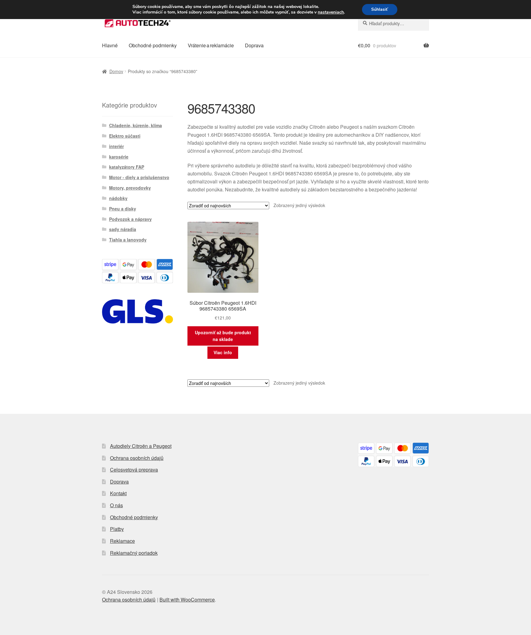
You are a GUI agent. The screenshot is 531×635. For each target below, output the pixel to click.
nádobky (118, 198)
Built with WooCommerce (187, 599)
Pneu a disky (122, 209)
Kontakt (118, 493)
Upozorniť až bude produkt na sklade (223, 336)
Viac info (223, 352)
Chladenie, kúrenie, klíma (135, 125)
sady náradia (122, 229)
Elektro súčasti (124, 136)
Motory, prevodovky (130, 188)
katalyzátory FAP (126, 167)
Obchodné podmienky (153, 45)
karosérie (118, 157)
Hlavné (110, 45)
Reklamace (122, 540)
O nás (116, 505)
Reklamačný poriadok (134, 552)
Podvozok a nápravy (130, 219)
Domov (116, 71)
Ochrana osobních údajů (136, 457)
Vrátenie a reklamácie (211, 45)
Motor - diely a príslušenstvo (139, 177)
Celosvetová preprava (134, 469)
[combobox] (393, 23)
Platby (117, 528)
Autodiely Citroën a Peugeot (140, 445)
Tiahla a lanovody (128, 240)
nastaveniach (331, 12)
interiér (116, 146)
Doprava (254, 45)
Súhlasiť (379, 9)
